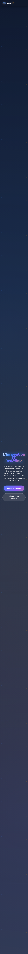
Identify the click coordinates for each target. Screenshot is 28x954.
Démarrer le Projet (14, 488)
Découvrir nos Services (14, 497)
